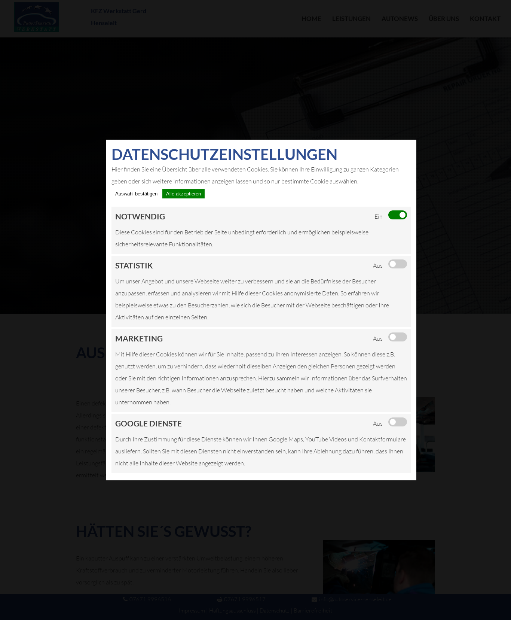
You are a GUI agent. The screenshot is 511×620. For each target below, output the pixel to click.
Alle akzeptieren (183, 194)
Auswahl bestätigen (136, 194)
